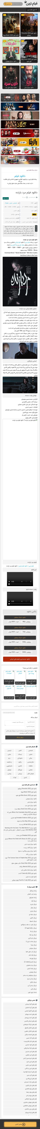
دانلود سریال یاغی (32, 802)
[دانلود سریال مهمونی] (20, 160)
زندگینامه (9, 762)
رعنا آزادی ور (14, 245)
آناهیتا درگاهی (34, 706)
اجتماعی (15, 203)
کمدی (25, 777)
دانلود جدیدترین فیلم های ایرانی (20, 659)
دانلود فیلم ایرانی (32, 197)
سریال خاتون (33, 918)
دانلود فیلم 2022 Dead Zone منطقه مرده (26, 809)
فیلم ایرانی (18, 242)
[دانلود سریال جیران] (20, 124)
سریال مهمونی (33, 972)
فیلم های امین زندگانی (31, 1068)
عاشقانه (31, 766)
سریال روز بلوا (33, 935)
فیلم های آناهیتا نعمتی (31, 1011)
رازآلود (20, 762)
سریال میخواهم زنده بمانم (30, 975)
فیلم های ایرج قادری (31, 1079)
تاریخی (9, 751)
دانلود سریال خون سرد (31, 805)
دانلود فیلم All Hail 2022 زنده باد (28, 824)
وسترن (9, 774)
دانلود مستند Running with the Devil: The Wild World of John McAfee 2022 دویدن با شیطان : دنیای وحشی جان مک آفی (20, 830)
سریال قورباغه (33, 958)
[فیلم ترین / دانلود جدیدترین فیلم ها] (31, 4)
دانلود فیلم (20, 176)
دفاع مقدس (30, 762)
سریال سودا (34, 945)
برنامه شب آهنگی (32, 894)
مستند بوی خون (32, 992)
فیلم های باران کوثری (31, 1085)
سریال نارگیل (33, 982)
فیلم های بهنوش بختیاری (30, 1102)
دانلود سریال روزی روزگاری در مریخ (27, 851)
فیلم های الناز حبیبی (31, 1038)
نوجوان (9, 770)
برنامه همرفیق (33, 898)
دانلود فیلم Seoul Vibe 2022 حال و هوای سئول (24, 863)
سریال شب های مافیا (31, 952)
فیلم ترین (27, 242)
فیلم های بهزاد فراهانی (31, 1099)
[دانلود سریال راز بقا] (20, 142)
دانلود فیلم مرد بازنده (26, 193)
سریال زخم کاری (32, 938)
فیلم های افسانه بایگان (31, 1035)
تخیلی (30, 754)
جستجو (9, 4)
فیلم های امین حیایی (31, 1065)
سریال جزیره (33, 904)
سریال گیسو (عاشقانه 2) (30, 962)
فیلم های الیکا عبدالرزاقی (30, 1048)
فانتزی (20, 766)
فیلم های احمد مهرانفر (31, 1014)
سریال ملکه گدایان (32, 969)
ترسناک (20, 754)
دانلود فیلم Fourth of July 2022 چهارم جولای (24, 880)
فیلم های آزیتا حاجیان (31, 1008)
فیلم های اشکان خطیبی (30, 1031)
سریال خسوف (33, 921)
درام (9, 758)
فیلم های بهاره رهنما (31, 1092)
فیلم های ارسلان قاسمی (30, 1021)
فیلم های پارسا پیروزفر (31, 1112)
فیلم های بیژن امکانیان (31, 1109)
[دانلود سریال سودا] (20, 133)
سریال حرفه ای (33, 914)
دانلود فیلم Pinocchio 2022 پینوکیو (27, 789)
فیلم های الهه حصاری (31, 1045)
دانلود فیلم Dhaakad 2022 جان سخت (26, 835)
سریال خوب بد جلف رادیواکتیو (29, 925)
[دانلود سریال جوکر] (20, 106)
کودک (14, 777)
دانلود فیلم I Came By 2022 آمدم (28, 873)
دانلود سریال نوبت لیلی (30, 844)
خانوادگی (6, 203)
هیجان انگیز (31, 774)
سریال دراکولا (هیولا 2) (31, 928)
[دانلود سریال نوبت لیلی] (20, 115)
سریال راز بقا (33, 931)
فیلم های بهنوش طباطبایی (30, 1106)
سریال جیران (33, 911)
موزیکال (20, 770)
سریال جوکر (34, 908)
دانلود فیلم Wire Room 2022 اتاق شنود (26, 795)
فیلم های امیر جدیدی (31, 1052)
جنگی (30, 758)
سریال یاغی (34, 989)
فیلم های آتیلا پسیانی (31, 1004)
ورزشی (20, 774)
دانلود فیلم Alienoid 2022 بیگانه (28, 867)
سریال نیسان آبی (32, 986)
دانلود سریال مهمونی (31, 799)
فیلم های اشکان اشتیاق (31, 1028)
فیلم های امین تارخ (32, 1062)
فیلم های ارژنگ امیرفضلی (30, 1024)
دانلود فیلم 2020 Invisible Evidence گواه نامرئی (24, 818)
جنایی (10, 203)
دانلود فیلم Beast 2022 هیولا (29, 792)
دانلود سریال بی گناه (31, 854)
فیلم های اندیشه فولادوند (30, 1072)
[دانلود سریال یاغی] (20, 98)
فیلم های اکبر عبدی (32, 1075)
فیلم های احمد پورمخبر (31, 1018)
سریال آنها (34, 901)
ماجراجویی (9, 766)
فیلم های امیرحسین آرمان (30, 1058)
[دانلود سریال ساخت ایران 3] (20, 151)
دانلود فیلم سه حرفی (31, 877)
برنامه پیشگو (33, 891)
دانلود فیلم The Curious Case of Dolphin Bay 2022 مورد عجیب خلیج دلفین (21, 859)
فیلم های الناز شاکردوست (30, 1041)
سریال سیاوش (33, 948)
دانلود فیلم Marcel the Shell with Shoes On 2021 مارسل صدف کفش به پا (21, 840)
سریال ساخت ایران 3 (31, 942)
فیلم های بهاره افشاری (31, 1089)
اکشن (20, 751)
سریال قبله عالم (33, 955)
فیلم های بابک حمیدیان (30, 1082)
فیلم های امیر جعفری (31, 1055)
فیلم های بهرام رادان (31, 1096)
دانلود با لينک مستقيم (20, 617)
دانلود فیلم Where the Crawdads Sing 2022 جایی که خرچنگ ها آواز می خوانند (22, 813)
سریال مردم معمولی (31, 965)
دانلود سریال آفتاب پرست (30, 848)
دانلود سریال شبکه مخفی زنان (29, 870)
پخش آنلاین (18, 1125)
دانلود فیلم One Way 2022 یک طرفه (27, 821)
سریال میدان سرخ (32, 979)
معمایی (30, 770)
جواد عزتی (21, 245)
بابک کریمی (27, 706)
